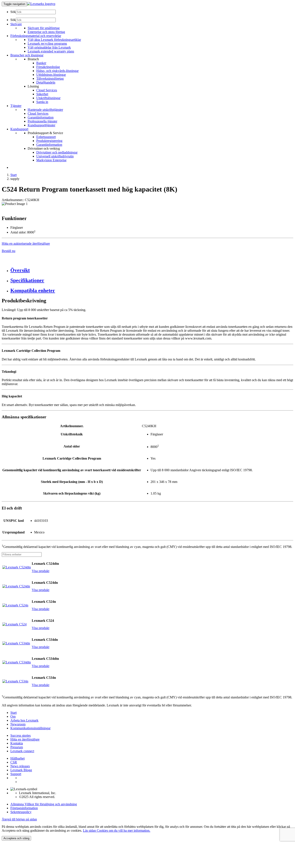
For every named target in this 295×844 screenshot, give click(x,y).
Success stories (20, 735)
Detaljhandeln (45, 82)
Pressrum (16, 747)
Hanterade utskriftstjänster (45, 109)
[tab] (151, 270)
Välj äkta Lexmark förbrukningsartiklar (54, 39)
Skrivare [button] (16, 24)
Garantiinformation (41, 117)
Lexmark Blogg (21, 770)
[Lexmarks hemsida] (41, 4)
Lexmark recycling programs (47, 43)
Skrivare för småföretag (44, 28)
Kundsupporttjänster (41, 125)
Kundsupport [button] (19, 129)
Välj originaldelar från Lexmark (49, 47)
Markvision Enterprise (51, 160)
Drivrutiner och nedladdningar (57, 152)
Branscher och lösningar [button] (26, 55)
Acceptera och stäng (16, 838)
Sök (13, 12)
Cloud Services (46, 90)
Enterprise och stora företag (46, 32)
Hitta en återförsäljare (25, 739)
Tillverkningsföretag (50, 78)
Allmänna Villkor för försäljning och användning (43, 804)
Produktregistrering (49, 141)
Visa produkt (40, 571)
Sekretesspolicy (21, 812)
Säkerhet (42, 94)
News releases (20, 766)
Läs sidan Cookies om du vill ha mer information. (116, 830)
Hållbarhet (17, 758)
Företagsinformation (24, 808)
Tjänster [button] (15, 106)
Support (15, 774)
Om (13, 716)
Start (13, 175)
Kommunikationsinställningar (30, 728)
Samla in (42, 102)
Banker (41, 63)
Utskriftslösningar (48, 98)
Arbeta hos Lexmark (24, 720)
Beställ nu (8, 251)
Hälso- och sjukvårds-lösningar (57, 71)
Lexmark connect (22, 751)
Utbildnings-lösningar (51, 74)
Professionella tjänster (42, 121)
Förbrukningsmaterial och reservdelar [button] (35, 36)
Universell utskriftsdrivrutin (55, 156)
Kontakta (16, 743)
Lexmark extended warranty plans (51, 51)
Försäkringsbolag (48, 67)
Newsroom (17, 724)
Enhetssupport (46, 137)
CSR (13, 762)
